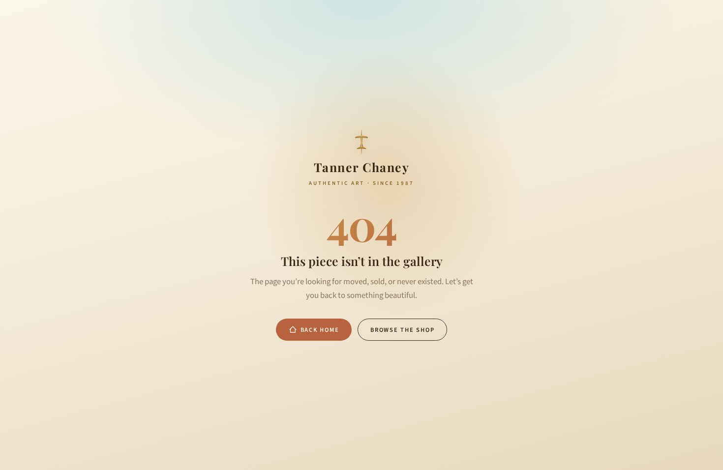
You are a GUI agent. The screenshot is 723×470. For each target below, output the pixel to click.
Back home (320, 329)
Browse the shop (402, 329)
